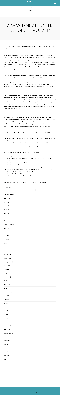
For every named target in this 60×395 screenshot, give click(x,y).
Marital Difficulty (8, 285)
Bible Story (6, 210)
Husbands (6, 277)
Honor (5, 270)
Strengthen (46, 190)
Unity (5, 348)
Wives (5, 363)
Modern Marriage (8, 292)
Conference (7, 228)
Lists (5, 281)
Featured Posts (7, 255)
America (6, 206)
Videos (5, 356)
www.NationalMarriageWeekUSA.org (13, 69)
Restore (6, 314)
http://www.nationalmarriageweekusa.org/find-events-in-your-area (32, 126)
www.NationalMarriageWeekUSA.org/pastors (30, 146)
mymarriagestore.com (17, 98)
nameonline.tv (41, 163)
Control (6, 236)
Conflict (6, 232)
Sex (4, 322)
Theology (6, 341)
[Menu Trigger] (55, 3)
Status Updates (39, 190)
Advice (5, 202)
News (33, 190)
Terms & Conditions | (27, 393)
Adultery (6, 198)
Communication (12, 190)
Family (5, 243)
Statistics (6, 329)
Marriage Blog (26, 190)
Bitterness (6, 213)
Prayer (5, 303)
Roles (5, 318)
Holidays (19, 190)
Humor (5, 273)
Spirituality (6, 326)
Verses (5, 352)
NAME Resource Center (29, 163)
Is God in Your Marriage (25, 172)
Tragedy (6, 344)
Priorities (6, 307)
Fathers (6, 247)
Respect (6, 311)
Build (5, 190)
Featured (6, 251)
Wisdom (6, 359)
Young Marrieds (8, 367)
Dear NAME (6, 240)
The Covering (15, 172)
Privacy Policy (35, 393)
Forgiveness (7, 258)
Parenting (6, 299)
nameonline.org (37, 167)
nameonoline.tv (39, 106)
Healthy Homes (8, 262)
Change (6, 221)
